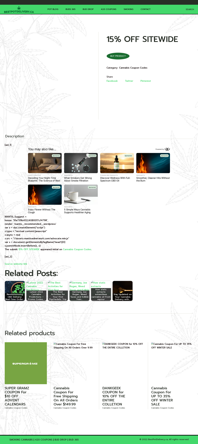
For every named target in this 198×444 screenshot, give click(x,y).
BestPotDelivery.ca (158, 439)
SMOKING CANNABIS (21, 439)
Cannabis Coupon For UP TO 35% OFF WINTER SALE (162, 396)
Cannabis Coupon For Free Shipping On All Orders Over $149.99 (66, 396)
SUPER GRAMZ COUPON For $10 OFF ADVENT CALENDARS (17, 396)
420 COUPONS (43, 439)
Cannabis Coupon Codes (133, 67)
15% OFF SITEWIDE (29, 249)
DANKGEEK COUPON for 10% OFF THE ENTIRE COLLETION (113, 396)
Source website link (16, 264)
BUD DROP (61, 439)
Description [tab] (14, 136)
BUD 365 (74, 439)
